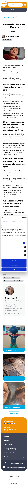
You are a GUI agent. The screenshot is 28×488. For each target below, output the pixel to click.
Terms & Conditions (14, 480)
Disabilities (20, 280)
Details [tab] (14, 221)
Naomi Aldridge (13, 36)
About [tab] (23, 221)
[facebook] (5, 430)
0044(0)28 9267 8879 (16, 463)
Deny (14, 269)
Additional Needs (7, 39)
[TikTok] (15, 430)
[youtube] (10, 430)
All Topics (6, 278)
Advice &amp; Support (9, 280)
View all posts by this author (12, 313)
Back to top (14, 413)
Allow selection (14, 265)
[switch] (25, 247)
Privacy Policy (14, 483)
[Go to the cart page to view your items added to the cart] (25, 5)
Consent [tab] (5, 221)
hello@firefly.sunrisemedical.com (16, 467)
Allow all (14, 260)
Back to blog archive (10, 17)
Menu (12, 9)
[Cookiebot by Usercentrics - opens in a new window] (21, 217)
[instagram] (7, 430)
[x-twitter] (12, 430)
